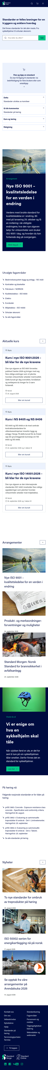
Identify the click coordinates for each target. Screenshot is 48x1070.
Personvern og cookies (33, 1020)
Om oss (7, 1015)
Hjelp (6, 1027)
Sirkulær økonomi (12, 312)
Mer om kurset (30, 399)
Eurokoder (9, 303)
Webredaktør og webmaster (33, 1033)
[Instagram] (22, 1064)
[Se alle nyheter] (43, 862)
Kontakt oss (9, 1012)
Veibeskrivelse (10, 1019)
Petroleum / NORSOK (14, 289)
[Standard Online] (22, 1057)
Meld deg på (13, 245)
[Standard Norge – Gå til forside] (6, 3)
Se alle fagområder (13, 317)
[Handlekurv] (37, 3)
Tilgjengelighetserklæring (34, 1027)
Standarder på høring (10, 1031)
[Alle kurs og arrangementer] (43, 341)
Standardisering (33, 1012)
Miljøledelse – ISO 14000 (15, 307)
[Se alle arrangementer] (43, 542)
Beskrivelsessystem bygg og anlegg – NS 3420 (24, 279)
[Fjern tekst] (35, 37)
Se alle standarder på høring (16, 838)
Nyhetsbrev (9, 1023)
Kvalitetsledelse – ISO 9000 (16, 293)
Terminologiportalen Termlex (12, 1038)
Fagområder (32, 1015)
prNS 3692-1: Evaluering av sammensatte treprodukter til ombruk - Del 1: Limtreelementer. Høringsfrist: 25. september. (25, 820)
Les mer (11, 769)
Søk (42, 38)
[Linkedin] (5, 1064)
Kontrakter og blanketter (15, 284)
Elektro (8, 298)
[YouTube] (16, 1064)
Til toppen (13, 1048)
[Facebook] (10, 1064)
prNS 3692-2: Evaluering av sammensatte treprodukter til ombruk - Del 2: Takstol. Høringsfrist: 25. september (22, 831)
